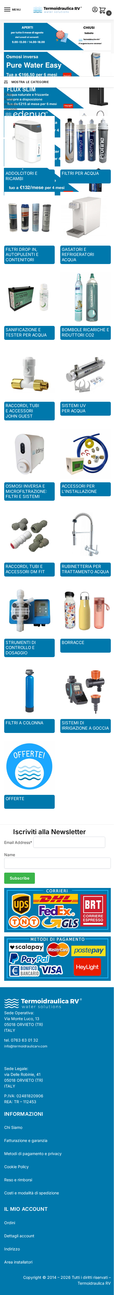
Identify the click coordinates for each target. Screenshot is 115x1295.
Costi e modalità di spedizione (31, 1192)
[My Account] (95, 10)
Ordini (9, 1222)
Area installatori (18, 1262)
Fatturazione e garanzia (25, 1140)
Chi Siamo (13, 1127)
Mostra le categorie (30, 82)
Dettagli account (19, 1235)
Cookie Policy (16, 1166)
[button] (103, 11)
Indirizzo (12, 1248)
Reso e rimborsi (18, 1179)
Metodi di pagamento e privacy (33, 1153)
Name (9, 854)
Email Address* (18, 842)
